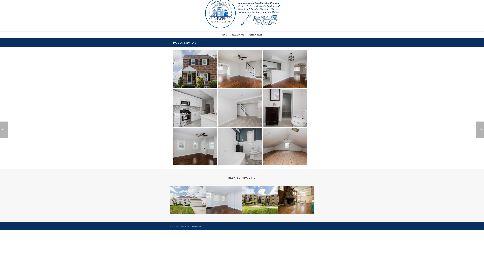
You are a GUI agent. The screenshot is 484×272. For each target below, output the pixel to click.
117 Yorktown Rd (188, 207)
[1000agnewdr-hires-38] (240, 108)
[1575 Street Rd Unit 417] (260, 195)
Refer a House (255, 35)
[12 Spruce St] (296, 195)
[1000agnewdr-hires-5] (195, 69)
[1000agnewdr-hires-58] (195, 146)
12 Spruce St (296, 207)
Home (224, 35)
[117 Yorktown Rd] (188, 195)
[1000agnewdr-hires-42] (285, 108)
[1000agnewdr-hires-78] (285, 146)
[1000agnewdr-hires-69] (240, 146)
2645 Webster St (224, 207)
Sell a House (238, 35)
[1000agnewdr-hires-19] (240, 69)
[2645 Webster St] (224, 195)
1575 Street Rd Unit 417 (260, 207)
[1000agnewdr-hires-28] (195, 108)
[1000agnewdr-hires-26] (285, 69)
